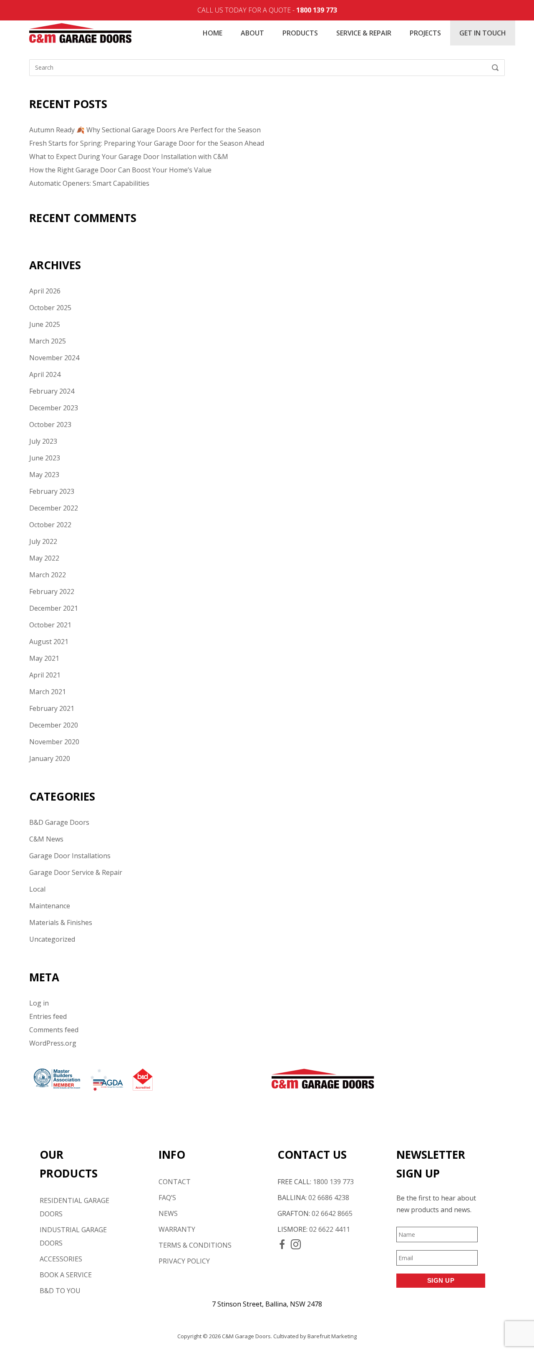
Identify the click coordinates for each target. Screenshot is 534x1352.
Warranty (177, 1229)
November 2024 (54, 357)
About (252, 33)
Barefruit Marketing (332, 1336)
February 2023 (51, 491)
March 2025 (47, 341)
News (168, 1213)
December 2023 (53, 407)
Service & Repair (363, 33)
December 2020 (53, 725)
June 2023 (44, 457)
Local (37, 889)
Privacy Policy (184, 1261)
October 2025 (50, 307)
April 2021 (44, 675)
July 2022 (43, 541)
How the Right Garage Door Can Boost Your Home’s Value (120, 169)
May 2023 (44, 474)
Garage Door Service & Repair (75, 872)
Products (300, 33)
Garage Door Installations (70, 855)
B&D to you (60, 1290)
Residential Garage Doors (74, 1207)
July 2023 (43, 441)
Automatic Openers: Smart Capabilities (89, 183)
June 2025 (44, 324)
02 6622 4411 (329, 1229)
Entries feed (48, 1016)
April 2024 (44, 374)
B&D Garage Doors (59, 822)
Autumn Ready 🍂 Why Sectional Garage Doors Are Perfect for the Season (145, 129)
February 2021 (51, 708)
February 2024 (51, 391)
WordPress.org (52, 1043)
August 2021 (48, 641)
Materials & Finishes (60, 922)
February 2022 (51, 591)
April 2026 (44, 291)
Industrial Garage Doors (73, 1236)
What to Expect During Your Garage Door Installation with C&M (128, 156)
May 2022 (44, 558)
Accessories (61, 1259)
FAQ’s (167, 1197)
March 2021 (47, 691)
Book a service (66, 1274)
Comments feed (53, 1029)
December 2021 (53, 608)
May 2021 (44, 658)
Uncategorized (52, 939)
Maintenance (49, 905)
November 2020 (54, 741)
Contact (175, 1181)
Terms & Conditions (195, 1245)
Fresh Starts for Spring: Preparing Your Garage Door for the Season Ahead (146, 143)
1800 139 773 (316, 10)
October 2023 (50, 424)
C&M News (46, 839)
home (212, 33)
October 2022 (50, 524)
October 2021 (50, 624)
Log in (39, 1003)
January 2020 (49, 758)
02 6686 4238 (328, 1197)
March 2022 (47, 574)
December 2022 (53, 508)
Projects (425, 33)
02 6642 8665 (332, 1213)
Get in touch (482, 33)
